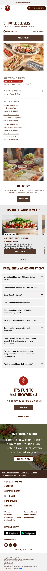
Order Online (23, 38)
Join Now (24, 407)
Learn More (25, 416)
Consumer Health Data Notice (14, 561)
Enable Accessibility (23, 2)
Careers (8, 486)
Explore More (23, 459)
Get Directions (11, 31)
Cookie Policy (8, 563)
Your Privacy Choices (11, 568)
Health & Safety (30, 514)
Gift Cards (10, 496)
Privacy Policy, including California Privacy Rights (20, 566)
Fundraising (10, 500)
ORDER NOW (20, 251)
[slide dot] (21, 259)
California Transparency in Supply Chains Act (19, 559)
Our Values (8, 512)
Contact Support (13, 481)
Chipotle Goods (12, 491)
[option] (20, 235)
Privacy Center (9, 565)
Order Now (23, 198)
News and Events (31, 512)
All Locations (29, 517)
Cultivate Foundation (12, 517)
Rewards (9, 505)
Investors (8, 514)
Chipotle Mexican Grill (11, 105)
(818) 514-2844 (38, 31)
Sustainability (9, 520)
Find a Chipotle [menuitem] (38, 8)
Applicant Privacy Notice (12, 558)
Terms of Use (8, 562)
